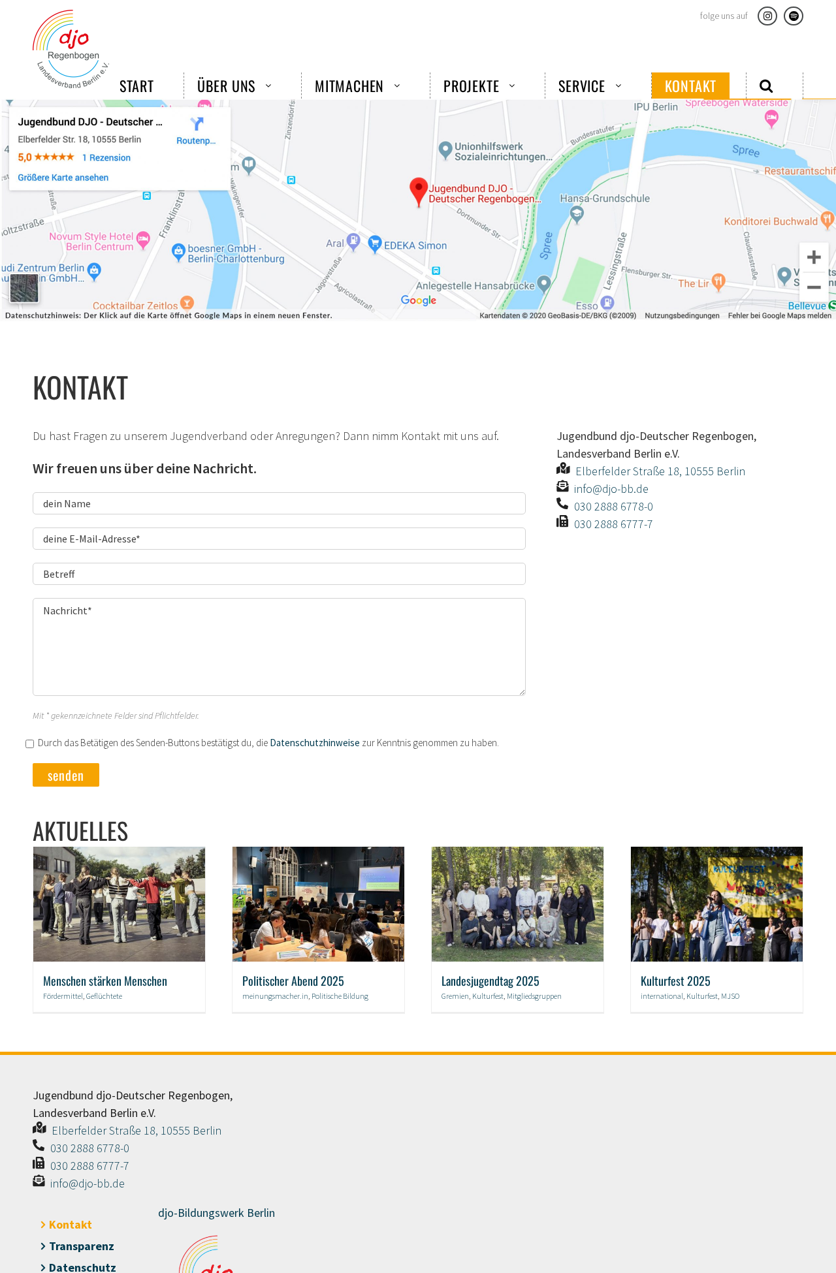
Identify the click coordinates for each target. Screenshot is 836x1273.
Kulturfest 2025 (676, 980)
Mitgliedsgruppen (534, 996)
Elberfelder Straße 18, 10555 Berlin (660, 471)
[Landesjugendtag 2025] (517, 854)
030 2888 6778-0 (613, 506)
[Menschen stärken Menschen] (119, 854)
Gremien (455, 996)
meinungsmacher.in (275, 996)
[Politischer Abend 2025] (318, 854)
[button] (766, 85)
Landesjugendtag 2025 (490, 980)
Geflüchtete (104, 996)
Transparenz (81, 1245)
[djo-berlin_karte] (418, 104)
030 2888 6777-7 (613, 523)
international (662, 996)
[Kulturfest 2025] (717, 854)
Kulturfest (488, 996)
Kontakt (70, 1224)
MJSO (730, 996)
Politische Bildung (340, 996)
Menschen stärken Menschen (105, 980)
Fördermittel (63, 996)
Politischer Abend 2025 (293, 980)
